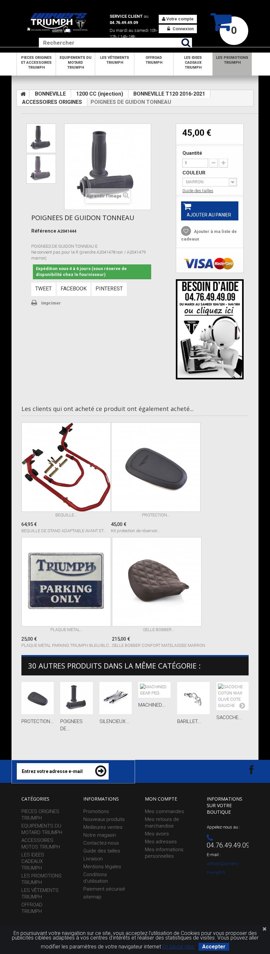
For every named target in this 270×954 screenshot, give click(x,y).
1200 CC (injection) (99, 94)
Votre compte (179, 18)
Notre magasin (99, 835)
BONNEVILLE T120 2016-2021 (169, 94)
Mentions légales (102, 867)
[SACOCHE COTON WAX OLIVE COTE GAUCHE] (232, 696)
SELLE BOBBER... (159, 629)
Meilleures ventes (102, 827)
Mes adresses (161, 842)
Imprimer (51, 303)
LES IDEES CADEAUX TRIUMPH (193, 63)
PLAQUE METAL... (66, 629)
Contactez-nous (101, 843)
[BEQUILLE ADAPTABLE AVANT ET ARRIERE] (66, 467)
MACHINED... (152, 705)
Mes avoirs (157, 834)
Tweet (43, 288)
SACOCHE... (229, 717)
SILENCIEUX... (114, 721)
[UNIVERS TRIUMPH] (57, 22)
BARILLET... (189, 721)
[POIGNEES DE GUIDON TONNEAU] (41, 138)
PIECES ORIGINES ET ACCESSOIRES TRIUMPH (36, 63)
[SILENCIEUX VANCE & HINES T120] (115, 698)
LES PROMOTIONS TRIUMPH (232, 60)
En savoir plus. (178, 946)
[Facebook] (246, 769)
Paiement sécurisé (104, 889)
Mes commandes (164, 811)
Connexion (183, 28)
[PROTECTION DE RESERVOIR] (156, 467)
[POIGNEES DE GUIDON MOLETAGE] (76, 698)
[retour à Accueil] (23, 94)
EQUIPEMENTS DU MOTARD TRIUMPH (76, 63)
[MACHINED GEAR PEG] (154, 690)
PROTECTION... (156, 514)
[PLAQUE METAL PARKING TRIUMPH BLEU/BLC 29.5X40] (66, 581)
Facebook (74, 288)
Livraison (93, 859)
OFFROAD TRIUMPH (154, 60)
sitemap (92, 897)
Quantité (192, 153)
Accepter (214, 946)
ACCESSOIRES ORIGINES (52, 102)
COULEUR (194, 173)
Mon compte (161, 799)
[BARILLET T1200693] (193, 698)
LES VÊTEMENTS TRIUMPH (114, 60)
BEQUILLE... (66, 514)
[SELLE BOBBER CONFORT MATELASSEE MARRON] (158, 581)
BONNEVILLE (50, 94)
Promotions (96, 811)
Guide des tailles (197, 190)
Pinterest (109, 288)
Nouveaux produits (104, 819)
